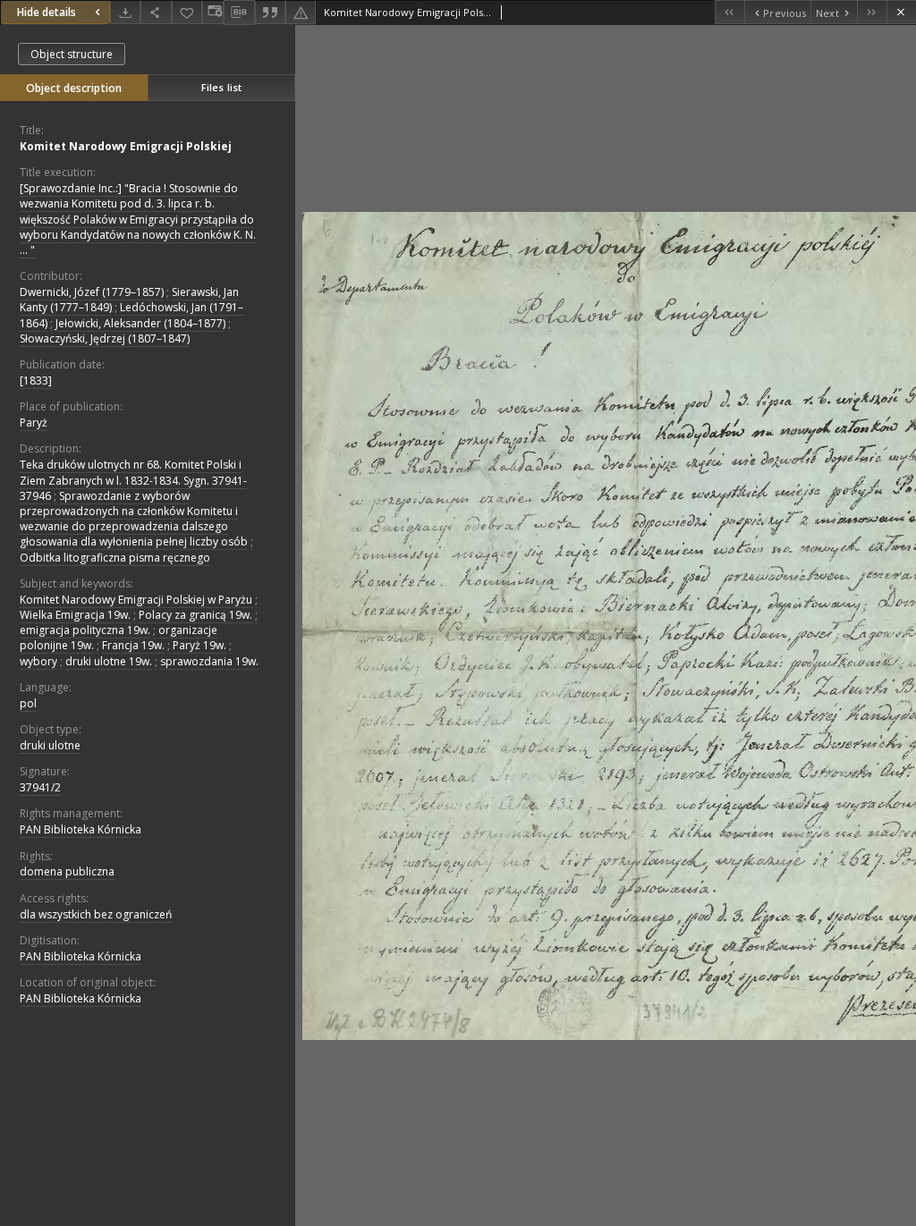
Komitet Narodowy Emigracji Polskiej (126, 146)
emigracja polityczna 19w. (85, 630)
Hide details (46, 12)
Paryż (33, 422)
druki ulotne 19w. (108, 661)
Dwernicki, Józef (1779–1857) (92, 292)
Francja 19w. (133, 645)
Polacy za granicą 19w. (195, 614)
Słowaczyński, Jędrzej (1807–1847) (105, 338)
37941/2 (40, 787)
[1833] (36, 380)
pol (28, 703)
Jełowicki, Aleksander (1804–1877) (140, 323)
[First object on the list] (729, 12)
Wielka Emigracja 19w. (75, 614)
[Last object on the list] (871, 12)
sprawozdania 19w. (209, 661)
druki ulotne (50, 745)
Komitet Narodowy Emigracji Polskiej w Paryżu (136, 599)
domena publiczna (67, 871)
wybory (38, 661)
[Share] (155, 12)
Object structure (71, 54)
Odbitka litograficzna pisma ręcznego (115, 557)
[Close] (901, 12)
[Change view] (213, 12)
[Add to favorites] (187, 12)
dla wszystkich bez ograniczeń (96, 914)
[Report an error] (300, 12)
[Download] (125, 12)
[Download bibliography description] (239, 12)
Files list (221, 87)
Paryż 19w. (199, 645)
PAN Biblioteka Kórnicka (80, 829)
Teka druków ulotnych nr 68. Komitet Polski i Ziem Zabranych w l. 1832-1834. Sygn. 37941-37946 (133, 480)
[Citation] (270, 12)
